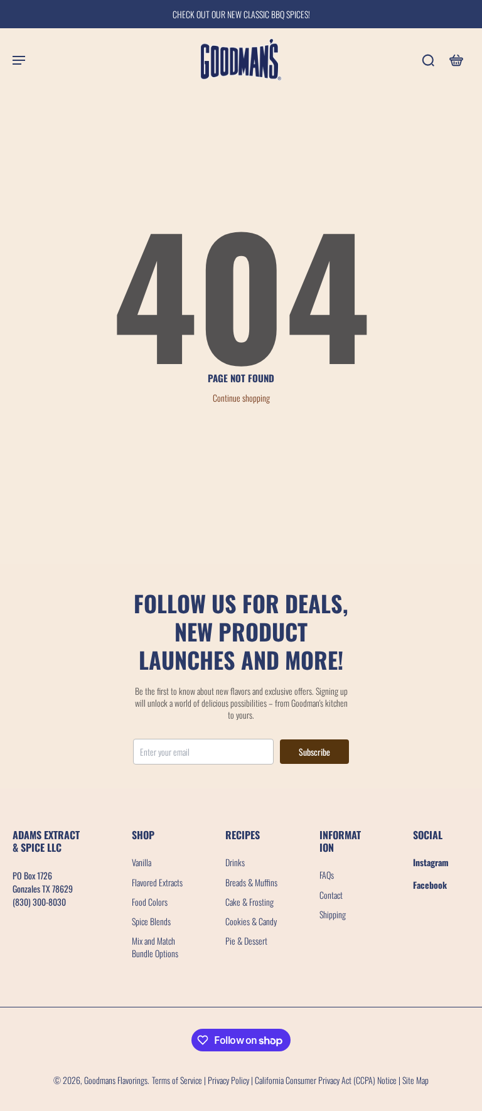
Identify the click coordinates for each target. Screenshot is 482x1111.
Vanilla (141, 862)
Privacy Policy (228, 1080)
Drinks (235, 862)
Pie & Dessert (246, 941)
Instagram (431, 862)
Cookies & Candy (251, 921)
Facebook (430, 884)
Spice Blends (151, 921)
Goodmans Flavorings (115, 1080)
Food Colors (150, 902)
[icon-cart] (455, 59)
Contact (331, 895)
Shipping (332, 914)
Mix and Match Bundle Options (155, 947)
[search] (428, 59)
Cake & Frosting (249, 902)
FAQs (326, 875)
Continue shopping (241, 397)
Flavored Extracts (157, 882)
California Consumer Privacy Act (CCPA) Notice (326, 1080)
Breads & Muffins (251, 882)
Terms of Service (177, 1080)
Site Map (415, 1080)
